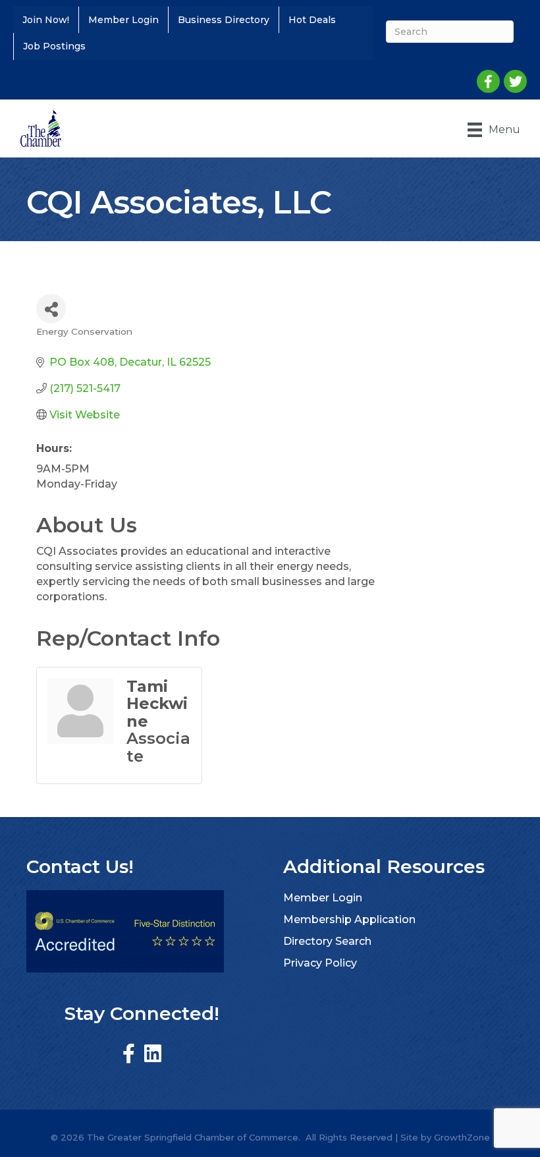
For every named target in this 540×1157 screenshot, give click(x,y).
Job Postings (54, 46)
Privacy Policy (320, 963)
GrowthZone (462, 1137)
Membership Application (349, 919)
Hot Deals (312, 20)
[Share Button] (51, 309)
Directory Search (327, 941)
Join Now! (45, 20)
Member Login (123, 20)
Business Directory (223, 20)
